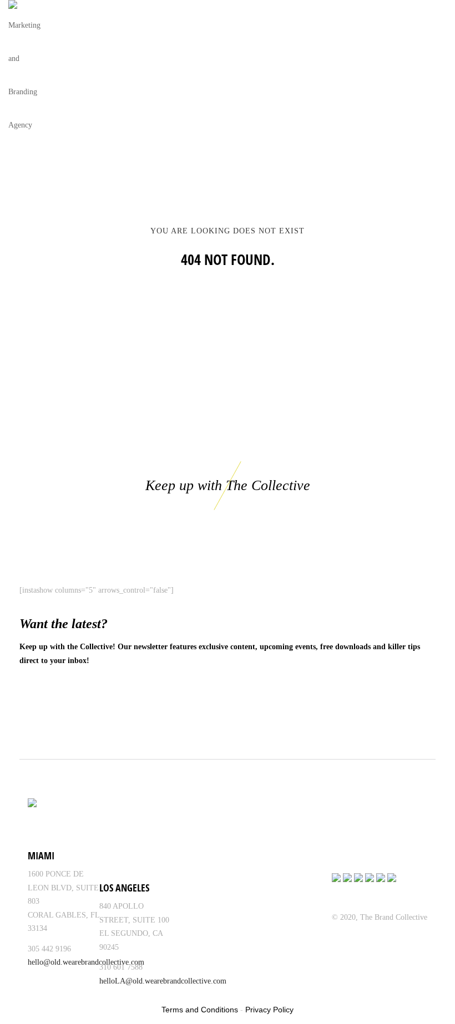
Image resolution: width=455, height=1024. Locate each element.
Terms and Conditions (199, 1009)
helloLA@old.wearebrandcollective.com (162, 981)
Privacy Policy (269, 1009)
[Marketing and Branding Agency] (27, 71)
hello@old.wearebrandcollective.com (86, 962)
